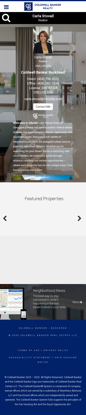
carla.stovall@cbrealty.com (43, 99)
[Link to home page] (43, 6)
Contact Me (43, 106)
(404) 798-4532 (48, 79)
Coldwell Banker (33, 328)
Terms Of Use (29, 350)
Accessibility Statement (30, 358)
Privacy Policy (56, 350)
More (76, 302)
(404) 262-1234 (48, 83)
